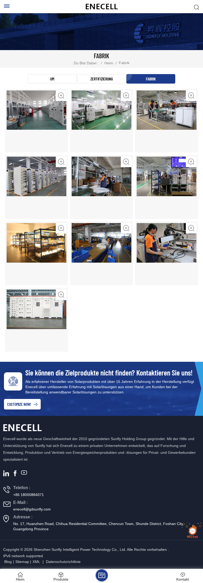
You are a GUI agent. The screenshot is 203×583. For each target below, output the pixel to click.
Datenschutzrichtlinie (63, 562)
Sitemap (22, 562)
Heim (108, 63)
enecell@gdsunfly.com (32, 509)
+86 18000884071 (28, 495)
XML (36, 562)
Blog (8, 562)
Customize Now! (19, 404)
